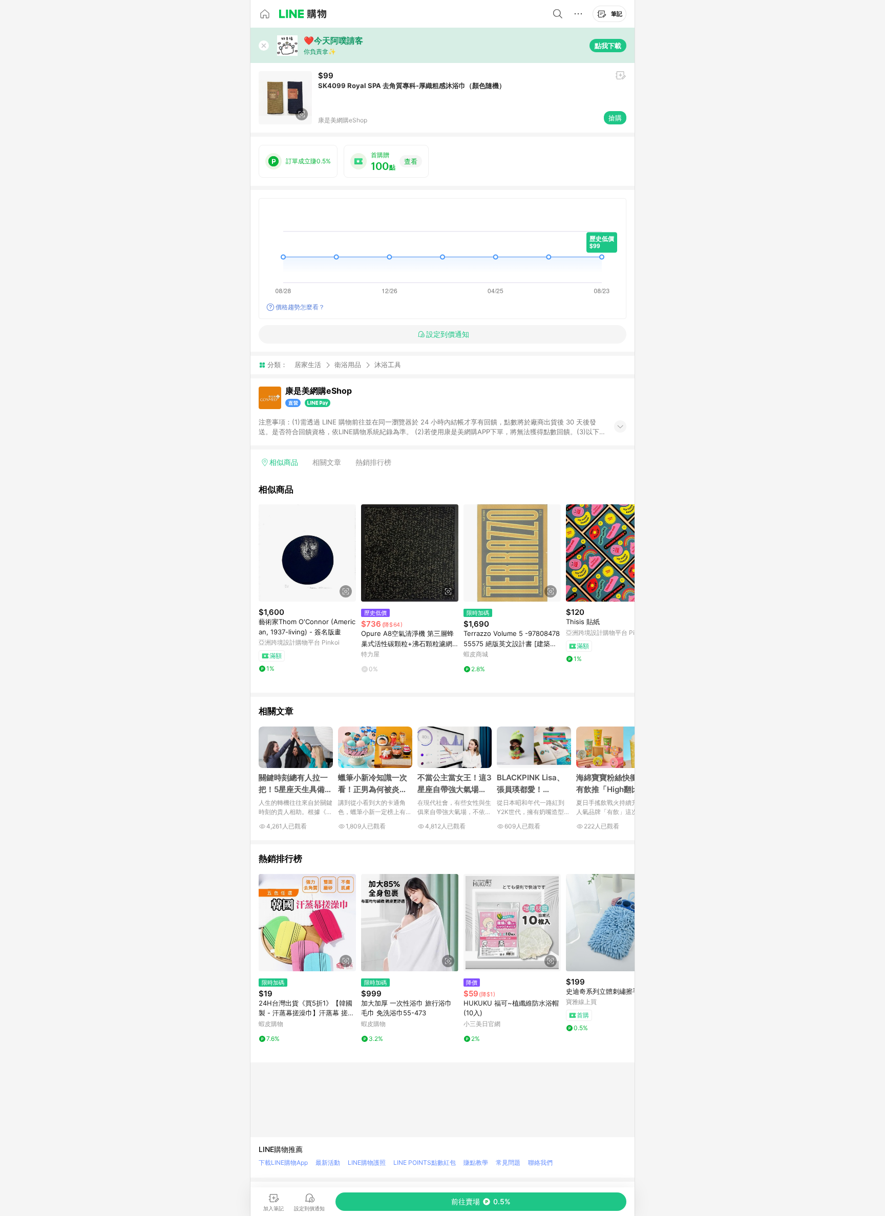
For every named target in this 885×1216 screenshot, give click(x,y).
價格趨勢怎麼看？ (300, 307)
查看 (410, 161)
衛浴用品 (347, 364)
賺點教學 (475, 1162)
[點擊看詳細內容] (307, 553)
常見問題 (508, 1162)
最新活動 (327, 1162)
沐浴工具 (387, 365)
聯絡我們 (540, 1162)
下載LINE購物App (283, 1162)
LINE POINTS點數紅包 (424, 1162)
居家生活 (307, 364)
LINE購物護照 (367, 1162)
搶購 (615, 118)
